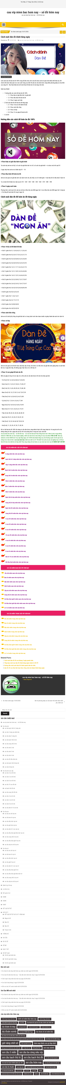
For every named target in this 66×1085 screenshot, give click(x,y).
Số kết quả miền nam (10, 963)
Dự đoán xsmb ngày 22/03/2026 (19, 31)
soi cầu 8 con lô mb (10, 804)
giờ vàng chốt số (10, 1043)
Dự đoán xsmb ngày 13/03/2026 (11, 701)
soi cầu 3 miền (9, 1052)
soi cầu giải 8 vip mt (10, 862)
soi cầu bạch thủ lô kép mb (12, 763)
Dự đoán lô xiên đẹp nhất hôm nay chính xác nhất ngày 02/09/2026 (20, 971)
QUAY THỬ (6, 949)
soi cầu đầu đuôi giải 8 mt (11, 870)
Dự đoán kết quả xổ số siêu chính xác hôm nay (40, 1022)
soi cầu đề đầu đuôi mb (11, 759)
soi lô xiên (27, 1070)
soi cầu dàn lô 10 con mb (11, 808)
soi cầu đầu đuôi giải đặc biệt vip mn (14, 833)
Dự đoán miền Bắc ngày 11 (33, 1027)
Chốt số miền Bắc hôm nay (27, 1019)
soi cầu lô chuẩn (8, 1067)
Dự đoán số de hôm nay (46, 1027)
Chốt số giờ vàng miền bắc (8, 1019)
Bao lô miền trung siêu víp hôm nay (14, 623)
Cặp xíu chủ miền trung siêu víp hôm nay (16, 636)
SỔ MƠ (4, 945)
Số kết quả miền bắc (10, 955)
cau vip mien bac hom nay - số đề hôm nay (31, 40)
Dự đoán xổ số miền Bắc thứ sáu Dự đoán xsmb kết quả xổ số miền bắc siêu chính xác (22, 1039)
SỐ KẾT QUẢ (6, 953)
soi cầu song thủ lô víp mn (11, 837)
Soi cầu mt (6, 848)
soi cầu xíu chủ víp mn (10, 813)
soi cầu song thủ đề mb (11, 792)
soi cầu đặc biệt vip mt (11, 858)
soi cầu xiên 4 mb (9, 755)
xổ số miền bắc (44, 1074)
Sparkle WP (62, 1082)
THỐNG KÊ (6, 934)
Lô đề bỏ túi (6, 889)
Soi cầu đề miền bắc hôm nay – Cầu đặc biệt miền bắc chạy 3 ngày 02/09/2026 (23, 975)
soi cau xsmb (49, 1047)
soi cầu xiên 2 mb (9, 747)
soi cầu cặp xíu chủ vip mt (11, 881)
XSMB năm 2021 (28, 1074)
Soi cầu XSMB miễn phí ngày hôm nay (35, 1067)
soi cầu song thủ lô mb (11, 744)
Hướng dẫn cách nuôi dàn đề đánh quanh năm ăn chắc (19, 665)
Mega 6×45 (8, 918)
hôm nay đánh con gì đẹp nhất (45, 1043)
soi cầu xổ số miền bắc (7, 1070)
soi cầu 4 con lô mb (10, 796)
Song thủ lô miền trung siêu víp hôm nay (16, 640)
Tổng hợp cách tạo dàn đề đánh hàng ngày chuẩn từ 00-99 (21, 663)
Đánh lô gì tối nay (7, 885)
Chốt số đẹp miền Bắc (45, 1019)
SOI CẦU (5, 937)
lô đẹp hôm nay (26, 1048)
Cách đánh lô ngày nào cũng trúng (9, 1022)
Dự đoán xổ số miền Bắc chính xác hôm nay (13, 1035)
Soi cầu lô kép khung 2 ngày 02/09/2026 (13, 982)
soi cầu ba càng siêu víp (31, 1052)
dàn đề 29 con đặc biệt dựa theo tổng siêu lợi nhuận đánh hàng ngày (24, 668)
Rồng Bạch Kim (36, 1048)
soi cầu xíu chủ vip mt (10, 850)
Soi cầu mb (6, 726)
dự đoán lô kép (8, 1026)
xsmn (36, 1074)
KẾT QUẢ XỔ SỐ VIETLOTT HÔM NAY (15, 914)
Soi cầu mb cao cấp (8, 771)
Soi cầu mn (6, 811)
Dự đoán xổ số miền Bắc (44, 1032)
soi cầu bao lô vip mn (10, 817)
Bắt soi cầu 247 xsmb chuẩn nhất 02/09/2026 (14, 986)
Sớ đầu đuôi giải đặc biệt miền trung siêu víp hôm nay (20, 649)
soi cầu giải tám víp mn (11, 825)
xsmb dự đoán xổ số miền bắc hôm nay (11, 1074)
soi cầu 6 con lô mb (10, 800)
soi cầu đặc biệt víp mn (11, 821)
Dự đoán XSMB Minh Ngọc (26, 1032)
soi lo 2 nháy (19, 1070)
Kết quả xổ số (6, 893)
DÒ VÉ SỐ (5, 941)
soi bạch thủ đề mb (10, 788)
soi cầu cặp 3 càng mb (11, 736)
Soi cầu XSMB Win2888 (51, 1067)
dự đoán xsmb (9, 1031)
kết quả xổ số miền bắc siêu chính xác (11, 1048)
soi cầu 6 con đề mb (10, 777)
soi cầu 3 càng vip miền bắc (12, 732)
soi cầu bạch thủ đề (33, 1057)
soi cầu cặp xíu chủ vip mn (12, 844)
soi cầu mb (20, 1067)
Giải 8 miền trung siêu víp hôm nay (14, 632)
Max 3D (7, 922)
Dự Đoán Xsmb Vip (6, 77)
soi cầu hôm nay (34, 1062)
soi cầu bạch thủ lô (11, 1057)
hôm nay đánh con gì (26, 1043)
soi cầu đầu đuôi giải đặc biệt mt (13, 874)
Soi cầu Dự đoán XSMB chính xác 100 (12, 1063)
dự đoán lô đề (22, 1027)
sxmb (40, 1070)
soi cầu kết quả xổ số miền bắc (52, 1063)
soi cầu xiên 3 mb (9, 751)
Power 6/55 (8, 930)
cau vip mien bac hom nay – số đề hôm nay (33, 12)
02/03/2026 (13, 40)
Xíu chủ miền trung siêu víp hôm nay (14, 619)
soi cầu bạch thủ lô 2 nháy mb (12, 728)
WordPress (4, 1083)
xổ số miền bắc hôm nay (58, 1074)
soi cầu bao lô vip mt (10, 854)
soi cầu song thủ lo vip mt (11, 877)
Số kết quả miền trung (10, 959)
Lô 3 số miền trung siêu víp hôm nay (14, 653)
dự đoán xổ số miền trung (53, 1039)
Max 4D (7, 926)
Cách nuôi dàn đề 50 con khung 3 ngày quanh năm (18, 660)
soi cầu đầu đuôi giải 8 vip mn (12, 841)
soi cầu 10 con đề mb (10, 784)
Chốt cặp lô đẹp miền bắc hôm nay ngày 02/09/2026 (16, 979)
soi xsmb (34, 1070)
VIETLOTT (5, 912)
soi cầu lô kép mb (9, 767)
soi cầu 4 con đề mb (10, 773)
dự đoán (22, 1022)
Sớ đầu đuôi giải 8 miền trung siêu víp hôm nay (18, 645)
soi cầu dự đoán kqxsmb (52, 1058)
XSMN (4, 901)
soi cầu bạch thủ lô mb (11, 740)
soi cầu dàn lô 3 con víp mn (12, 829)
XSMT (4, 904)
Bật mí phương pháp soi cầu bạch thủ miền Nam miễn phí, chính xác (49, 702)
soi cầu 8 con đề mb (10, 780)
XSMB (4, 897)
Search (5, 713)
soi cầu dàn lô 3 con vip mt (12, 866)
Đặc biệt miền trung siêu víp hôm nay (15, 627)
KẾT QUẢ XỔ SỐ (7, 908)
